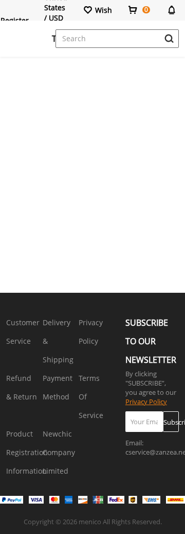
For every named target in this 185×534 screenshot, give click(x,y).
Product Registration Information (27, 452)
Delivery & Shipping (58, 341)
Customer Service (23, 332)
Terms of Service (91, 396)
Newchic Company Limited (59, 452)
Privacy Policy (91, 332)
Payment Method (57, 387)
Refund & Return (21, 387)
